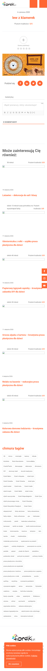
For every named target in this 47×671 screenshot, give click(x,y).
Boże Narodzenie (17, 461)
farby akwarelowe (33, 511)
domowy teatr (13, 471)
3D (4, 456)
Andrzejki (18, 456)
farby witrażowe (19, 516)
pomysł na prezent (23, 556)
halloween (36, 516)
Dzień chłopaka (19, 476)
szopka (15, 591)
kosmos (24, 531)
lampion (32, 531)
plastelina (35, 551)
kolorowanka (14, 531)
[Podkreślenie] (10, 112)
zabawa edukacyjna (25, 606)
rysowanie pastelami (27, 581)
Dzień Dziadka (8, 481)
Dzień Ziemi (28, 506)
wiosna (5, 601)
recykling (14, 581)
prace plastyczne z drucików (12, 561)
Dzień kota (17, 486)
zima (15, 616)
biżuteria (6, 461)
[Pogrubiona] (4, 112)
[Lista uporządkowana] (16, 112)
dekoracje (28, 466)
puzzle (36, 576)
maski (13, 536)
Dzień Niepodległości (25, 496)
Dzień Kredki (28, 486)
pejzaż (13, 551)
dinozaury (38, 466)
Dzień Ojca (38, 496)
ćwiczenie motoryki (27, 616)
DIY (4, 471)
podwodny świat (8, 556)
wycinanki (21, 601)
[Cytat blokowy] (22, 112)
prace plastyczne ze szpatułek (13, 566)
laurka (5, 536)
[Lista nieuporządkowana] (19, 112)
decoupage (18, 466)
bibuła (34, 456)
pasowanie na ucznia (34, 546)
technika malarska (26, 591)
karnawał (6, 526)
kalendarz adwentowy (28, 521)
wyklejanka (31, 601)
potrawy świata (38, 556)
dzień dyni (30, 476)
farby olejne (7, 516)
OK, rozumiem (13, 664)
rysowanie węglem (9, 586)
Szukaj (33, 4)
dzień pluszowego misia (11, 501)
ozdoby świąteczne (18, 546)
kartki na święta (18, 526)
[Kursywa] (7, 112)
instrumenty (7, 521)
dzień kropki (7, 491)
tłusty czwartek (8, 596)
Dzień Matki (18, 491)
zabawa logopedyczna (10, 611)
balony (27, 456)
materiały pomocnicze (10, 541)
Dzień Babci (7, 476)
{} (31, 112)
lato (40, 531)
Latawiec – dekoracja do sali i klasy (19, 195)
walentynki (26, 596)
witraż (13, 601)
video (18, 596)
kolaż (5, 531)
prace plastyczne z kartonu (12, 571)
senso (21, 586)
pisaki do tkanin (24, 551)
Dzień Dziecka (20, 481)
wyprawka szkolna (9, 606)
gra (29, 516)
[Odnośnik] (27, 112)
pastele (5, 551)
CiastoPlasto (7, 466)
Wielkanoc (36, 596)
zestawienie (7, 616)
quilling (5, 581)
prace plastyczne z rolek (11, 576)
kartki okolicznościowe (33, 526)
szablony (6, 591)
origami (6, 546)
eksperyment (7, 511)
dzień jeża (31, 481)
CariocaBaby (30, 461)
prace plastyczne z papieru (32, 571)
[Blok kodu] (25, 112)
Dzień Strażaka (27, 501)
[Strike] (13, 112)
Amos (10, 456)
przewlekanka (26, 576)
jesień (16, 521)
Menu (43, 4)
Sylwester (38, 586)
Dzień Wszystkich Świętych (12, 506)
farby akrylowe (19, 511)
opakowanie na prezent (28, 541)
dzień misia (29, 491)
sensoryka (29, 586)
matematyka (22, 536)
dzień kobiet (7, 486)
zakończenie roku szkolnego (30, 611)
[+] (33, 112)
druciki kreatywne (26, 471)
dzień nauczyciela (9, 496)
